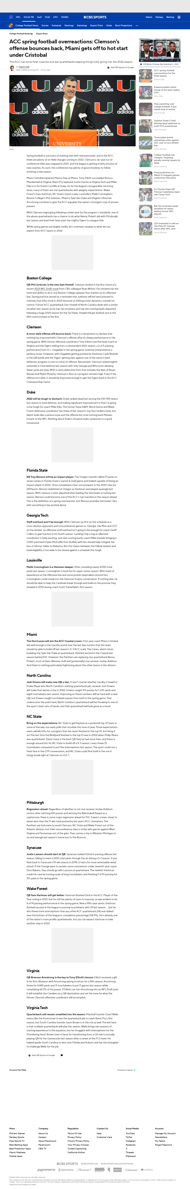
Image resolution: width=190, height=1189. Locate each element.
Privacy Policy (74, 1137)
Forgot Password (163, 1145)
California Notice (76, 1149)
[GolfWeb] (147, 1169)
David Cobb (24, 67)
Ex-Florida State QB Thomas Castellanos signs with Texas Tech (167, 192)
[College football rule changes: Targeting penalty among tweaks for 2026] (145, 160)
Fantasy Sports (16, 1137)
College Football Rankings (21, 34)
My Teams (160, 1141)
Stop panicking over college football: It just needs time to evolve (165, 107)
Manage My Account (165, 1133)
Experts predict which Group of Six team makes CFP (167, 90)
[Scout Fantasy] (131, 1169)
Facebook (130, 1145)
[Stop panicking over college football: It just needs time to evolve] (145, 109)
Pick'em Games (17, 1133)
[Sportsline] (66, 1169)
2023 (37, 288)
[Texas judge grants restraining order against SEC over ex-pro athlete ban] (145, 143)
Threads (130, 1152)
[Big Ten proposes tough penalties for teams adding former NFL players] (145, 211)
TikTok (129, 1137)
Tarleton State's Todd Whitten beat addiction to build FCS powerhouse (167, 123)
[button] (137, 25)
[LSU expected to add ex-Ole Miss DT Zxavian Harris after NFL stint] (145, 229)
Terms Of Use (75, 1133)
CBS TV (42, 1148)
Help (99, 1133)
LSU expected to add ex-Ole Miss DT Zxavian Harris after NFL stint (166, 226)
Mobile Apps (15, 1156)
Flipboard (131, 1156)
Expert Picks (42, 34)
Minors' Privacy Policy (78, 1141)
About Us (43, 1133)
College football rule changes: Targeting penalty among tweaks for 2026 (167, 159)
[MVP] (117, 1168)
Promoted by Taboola (125, 1070)
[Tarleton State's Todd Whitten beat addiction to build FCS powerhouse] (145, 126)
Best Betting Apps (18, 1145)
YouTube (130, 1133)
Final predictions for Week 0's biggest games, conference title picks (167, 175)
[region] (160, 50)
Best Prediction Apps (20, 1148)
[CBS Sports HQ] (89, 1163)
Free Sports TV (16, 1141)
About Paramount (47, 1141)
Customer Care (104, 1137)
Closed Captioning (77, 1146)
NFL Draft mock (50, 288)
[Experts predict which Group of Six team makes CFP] (145, 92)
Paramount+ (44, 1145)
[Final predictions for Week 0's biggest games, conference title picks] (145, 178)
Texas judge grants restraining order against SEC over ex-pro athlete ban (166, 141)
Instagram (131, 1141)
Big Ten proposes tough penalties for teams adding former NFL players (166, 210)
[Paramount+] (84, 1169)
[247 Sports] (46, 1169)
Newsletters (161, 1137)
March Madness (17, 1152)
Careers (42, 1137)
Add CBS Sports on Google (122, 67)
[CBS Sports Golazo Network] (117, 1163)
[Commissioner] (102, 1168)
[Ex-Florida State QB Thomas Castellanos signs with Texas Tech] (145, 194)
